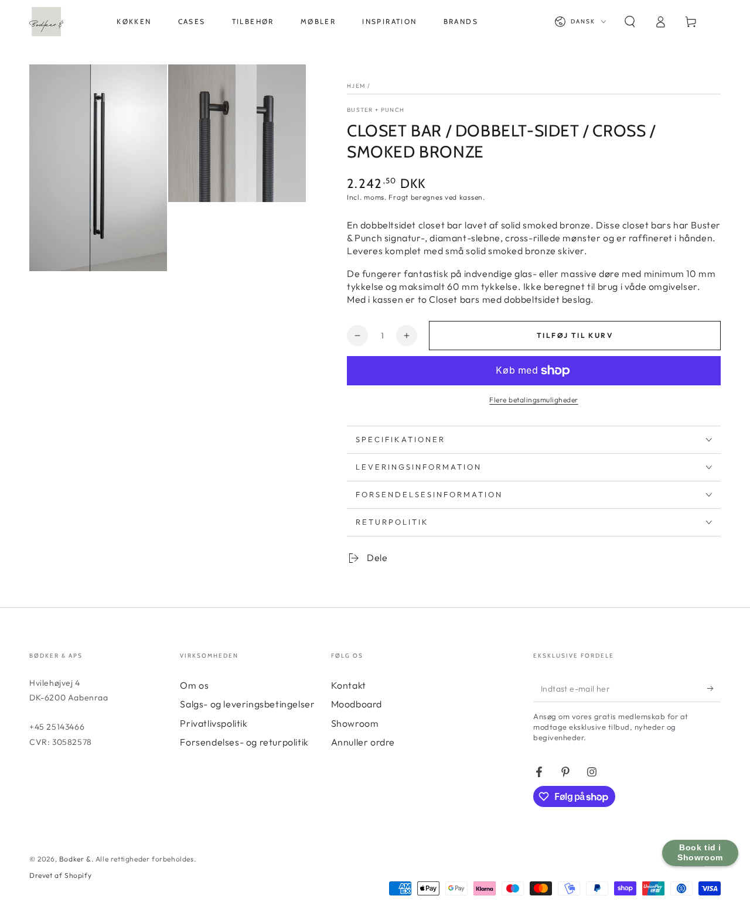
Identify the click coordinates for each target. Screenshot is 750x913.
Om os (194, 685)
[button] (630, 22)
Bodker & (75, 858)
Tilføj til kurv (575, 335)
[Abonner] (714, 689)
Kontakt (348, 685)
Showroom (355, 723)
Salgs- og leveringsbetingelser (247, 704)
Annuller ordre (363, 742)
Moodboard (356, 704)
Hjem (356, 86)
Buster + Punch (375, 110)
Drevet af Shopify (60, 875)
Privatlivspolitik (213, 723)
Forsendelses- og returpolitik (244, 742)
